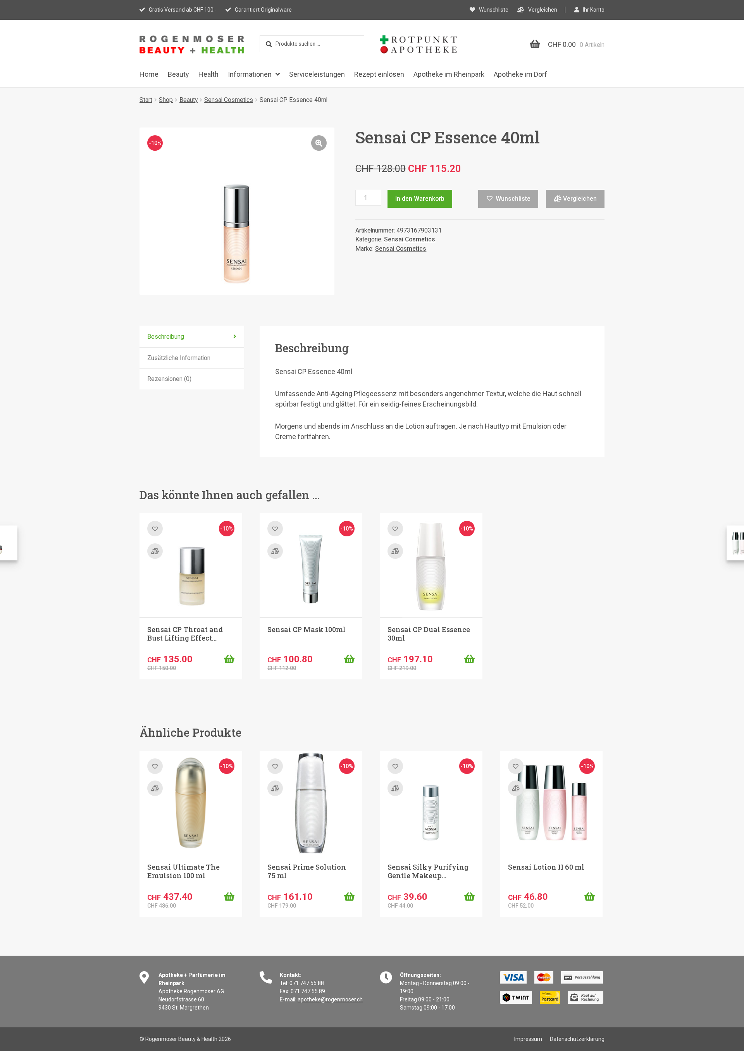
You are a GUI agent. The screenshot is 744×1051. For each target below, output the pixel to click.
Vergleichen (542, 10)
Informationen (250, 74)
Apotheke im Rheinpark (448, 74)
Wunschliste (493, 10)
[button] (319, 143)
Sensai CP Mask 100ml (306, 629)
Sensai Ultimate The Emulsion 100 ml (183, 871)
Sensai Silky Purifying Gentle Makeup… (428, 871)
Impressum (528, 1039)
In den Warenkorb (419, 198)
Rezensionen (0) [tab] (169, 378)
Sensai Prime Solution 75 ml (306, 871)
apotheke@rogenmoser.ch (330, 999)
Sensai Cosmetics (228, 99)
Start (146, 99)
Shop (166, 99)
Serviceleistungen (317, 74)
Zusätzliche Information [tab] (178, 358)
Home (149, 74)
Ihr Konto (593, 10)
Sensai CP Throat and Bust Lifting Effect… (185, 634)
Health (208, 74)
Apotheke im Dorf (520, 74)
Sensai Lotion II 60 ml (546, 867)
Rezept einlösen (379, 74)
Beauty (178, 74)
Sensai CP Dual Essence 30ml (429, 634)
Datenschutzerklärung (577, 1039)
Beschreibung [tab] (165, 336)
